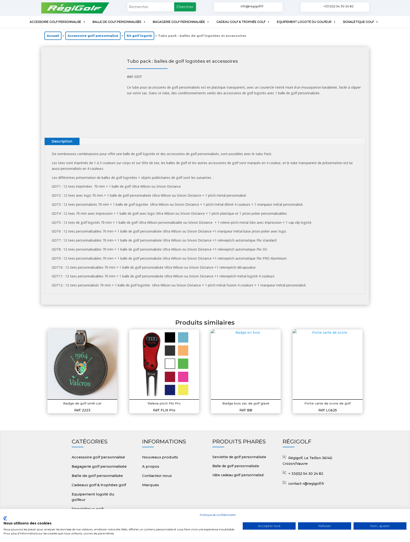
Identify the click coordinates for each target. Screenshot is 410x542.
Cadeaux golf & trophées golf (99, 485)
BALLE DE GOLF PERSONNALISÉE (117, 22)
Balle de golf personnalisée (97, 475)
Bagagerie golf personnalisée (99, 466)
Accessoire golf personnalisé (93, 36)
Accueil (53, 36)
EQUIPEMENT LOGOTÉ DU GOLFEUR (304, 22)
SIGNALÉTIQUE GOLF (358, 22)
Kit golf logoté (139, 36)
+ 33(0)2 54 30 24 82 (305, 473)
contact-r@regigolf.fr (306, 483)
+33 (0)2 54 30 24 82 (338, 6)
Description (62, 141)
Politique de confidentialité (218, 515)
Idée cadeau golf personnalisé (238, 475)
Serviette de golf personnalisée (239, 457)
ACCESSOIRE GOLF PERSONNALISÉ (55, 22)
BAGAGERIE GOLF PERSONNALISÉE (179, 22)
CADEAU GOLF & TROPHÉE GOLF (241, 22)
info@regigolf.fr (252, 6)
